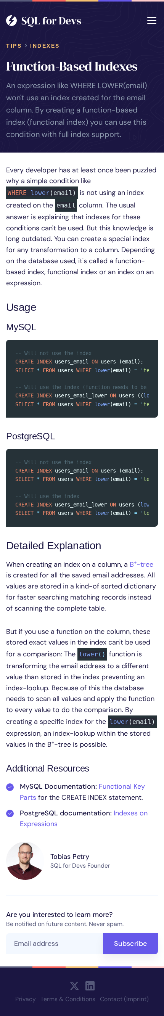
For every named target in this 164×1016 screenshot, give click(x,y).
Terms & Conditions (67, 999)
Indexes (45, 46)
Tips (14, 46)
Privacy (25, 999)
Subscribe (130, 943)
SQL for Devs (51, 20)
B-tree (141, 564)
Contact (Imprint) (124, 999)
